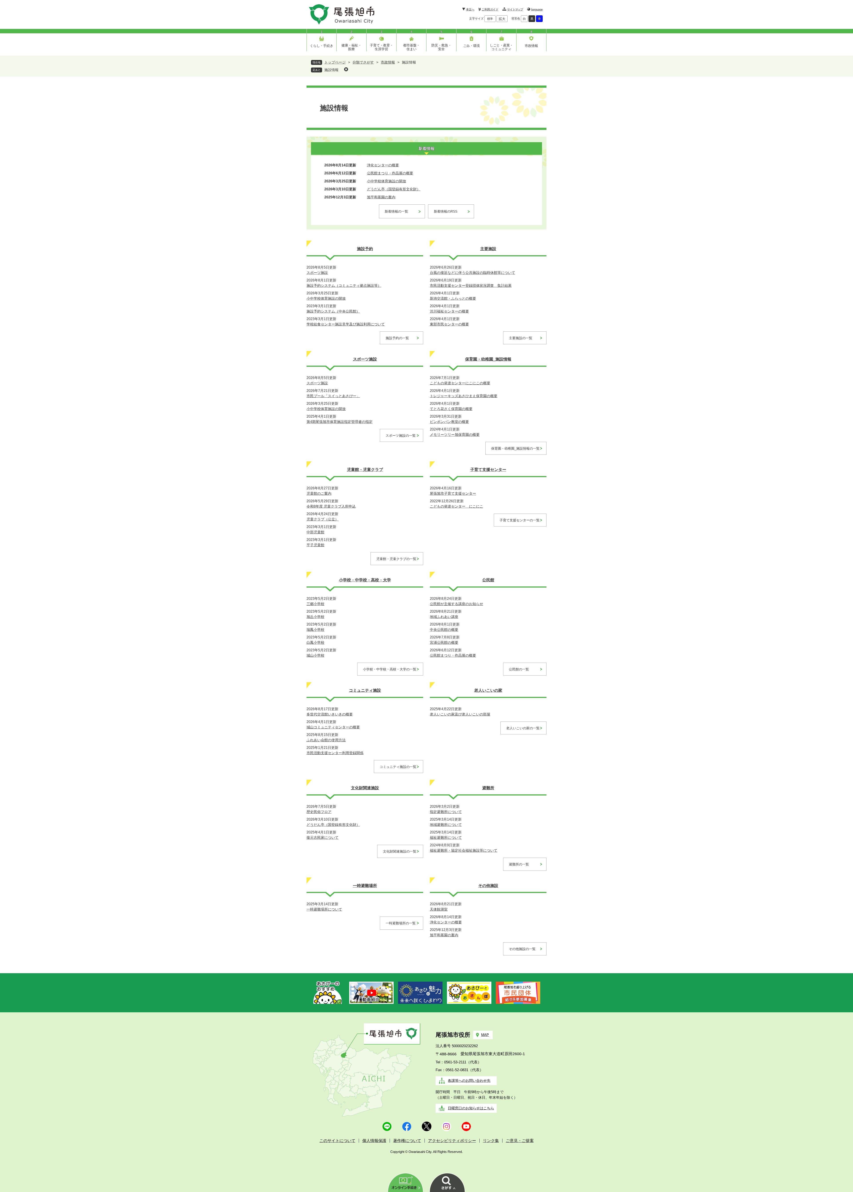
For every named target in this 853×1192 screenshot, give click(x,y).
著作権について (407, 1140)
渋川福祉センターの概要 (449, 311)
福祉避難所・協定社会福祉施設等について (463, 850)
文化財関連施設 (365, 788)
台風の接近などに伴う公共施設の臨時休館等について (472, 273)
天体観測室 (439, 909)
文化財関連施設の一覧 (399, 851)
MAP (485, 1035)
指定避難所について (446, 812)
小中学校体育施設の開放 (386, 181)
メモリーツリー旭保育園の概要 (455, 435)
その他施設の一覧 (522, 949)
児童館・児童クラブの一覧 (396, 559)
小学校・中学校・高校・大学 (365, 580)
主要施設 (488, 249)
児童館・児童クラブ (365, 469)
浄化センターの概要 (383, 165)
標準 (490, 18)
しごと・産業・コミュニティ (501, 47)
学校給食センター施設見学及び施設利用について (346, 324)
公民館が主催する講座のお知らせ (456, 604)
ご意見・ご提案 (520, 1140)
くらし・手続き (321, 46)
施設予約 (365, 249)
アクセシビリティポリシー (452, 1140)
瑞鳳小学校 (315, 630)
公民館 (488, 580)
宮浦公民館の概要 (444, 642)
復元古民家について (323, 837)
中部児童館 (315, 532)
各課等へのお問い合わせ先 (469, 1080)
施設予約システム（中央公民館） (333, 311)
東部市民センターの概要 (449, 324)
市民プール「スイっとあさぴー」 (333, 396)
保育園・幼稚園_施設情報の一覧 (515, 448)
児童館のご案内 (319, 493)
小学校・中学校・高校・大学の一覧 (389, 669)
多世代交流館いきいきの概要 (330, 714)
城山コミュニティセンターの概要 (333, 727)
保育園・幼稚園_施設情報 (488, 359)
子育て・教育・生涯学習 (381, 47)
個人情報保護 (374, 1140)
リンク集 (491, 1140)
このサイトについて (337, 1140)
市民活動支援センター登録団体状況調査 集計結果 (471, 285)
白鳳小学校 (315, 642)
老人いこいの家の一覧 (523, 728)
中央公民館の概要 (444, 630)
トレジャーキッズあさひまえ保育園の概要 (463, 396)
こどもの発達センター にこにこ (456, 506)
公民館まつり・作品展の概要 (390, 173)
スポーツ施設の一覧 (401, 435)
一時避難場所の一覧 (401, 923)
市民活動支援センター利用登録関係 (335, 753)
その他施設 (488, 885)
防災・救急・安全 (441, 47)
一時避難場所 (365, 885)
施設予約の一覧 (397, 338)
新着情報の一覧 (396, 211)
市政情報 (531, 46)
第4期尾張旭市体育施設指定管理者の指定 (340, 422)
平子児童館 (315, 545)
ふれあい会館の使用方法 (326, 740)
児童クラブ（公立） (323, 519)
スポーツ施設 (317, 273)
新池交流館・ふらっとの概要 (453, 298)
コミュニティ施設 (365, 690)
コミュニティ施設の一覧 (398, 767)
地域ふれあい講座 (444, 617)
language (537, 9)
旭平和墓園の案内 (381, 197)
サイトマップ (515, 9)
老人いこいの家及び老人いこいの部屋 (460, 714)
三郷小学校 (315, 604)
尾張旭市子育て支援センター (453, 493)
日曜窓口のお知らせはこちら (471, 1108)
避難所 (488, 788)
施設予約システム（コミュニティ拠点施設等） (344, 285)
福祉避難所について (446, 837)
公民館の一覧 (519, 669)
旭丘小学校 (315, 617)
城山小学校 (315, 655)
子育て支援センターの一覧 (520, 520)
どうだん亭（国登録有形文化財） (393, 189)
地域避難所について (446, 825)
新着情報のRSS (445, 211)
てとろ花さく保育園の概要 (451, 409)
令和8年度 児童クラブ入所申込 (331, 506)
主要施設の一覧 (520, 338)
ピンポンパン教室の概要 (449, 422)
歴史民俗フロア (319, 812)
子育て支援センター (488, 469)
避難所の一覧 (519, 864)
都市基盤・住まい (411, 47)
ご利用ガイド (490, 9)
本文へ (470, 9)
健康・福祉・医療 (351, 47)
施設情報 (331, 70)
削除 (346, 69)
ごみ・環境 (471, 46)
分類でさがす (363, 62)
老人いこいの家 (488, 690)
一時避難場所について (324, 909)
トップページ (335, 62)
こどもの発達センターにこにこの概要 (460, 383)
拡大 (502, 19)
